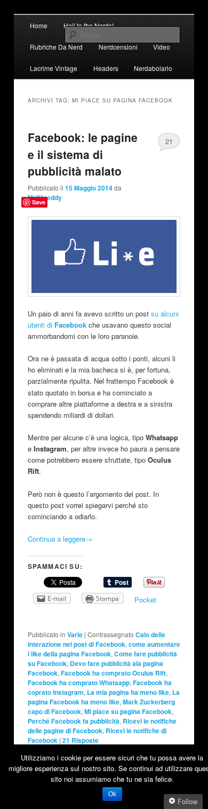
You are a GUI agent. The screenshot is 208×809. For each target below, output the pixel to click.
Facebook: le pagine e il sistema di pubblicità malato (83, 154)
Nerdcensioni (118, 46)
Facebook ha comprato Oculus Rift (113, 673)
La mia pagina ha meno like (128, 692)
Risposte (80, 740)
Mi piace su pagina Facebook (128, 711)
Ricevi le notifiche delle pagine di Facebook (102, 725)
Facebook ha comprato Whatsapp (79, 682)
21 (169, 141)
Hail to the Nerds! (88, 25)
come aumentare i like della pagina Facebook (104, 649)
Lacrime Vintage (53, 68)
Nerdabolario (153, 68)
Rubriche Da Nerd (56, 46)
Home (38, 25)
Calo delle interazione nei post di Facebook (96, 639)
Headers (105, 68)
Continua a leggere (60, 539)
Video (161, 46)
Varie (75, 634)
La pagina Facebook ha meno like (104, 697)
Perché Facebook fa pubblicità (73, 721)
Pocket (145, 599)
